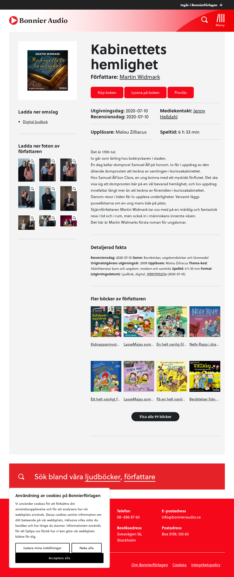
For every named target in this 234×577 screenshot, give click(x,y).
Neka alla (87, 547)
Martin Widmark (140, 77)
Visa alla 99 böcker (155, 416)
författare (139, 476)
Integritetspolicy (205, 565)
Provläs (181, 92)
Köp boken (107, 92)
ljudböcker (102, 476)
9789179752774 (157, 274)
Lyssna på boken (145, 92)
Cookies (180, 565)
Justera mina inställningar (42, 547)
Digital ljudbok (35, 121)
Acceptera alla (59, 558)
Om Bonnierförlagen (149, 565)
